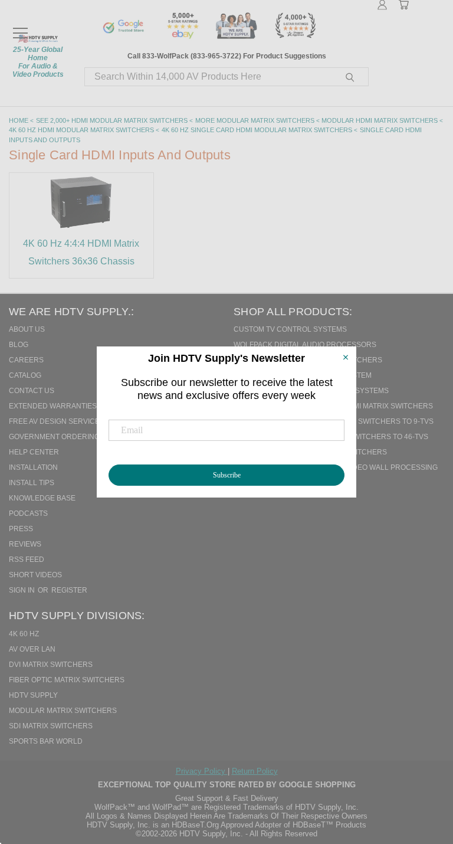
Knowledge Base (42, 498)
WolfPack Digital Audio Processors (305, 345)
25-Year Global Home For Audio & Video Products (38, 61)
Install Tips (31, 483)
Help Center (34, 452)
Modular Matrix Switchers (63, 710)
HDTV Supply (33, 695)
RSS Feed (26, 559)
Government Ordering (54, 437)
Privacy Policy (202, 771)
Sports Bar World (46, 741)
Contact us (31, 391)
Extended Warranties (53, 406)
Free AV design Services (56, 421)
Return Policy (255, 771)
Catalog (25, 375)
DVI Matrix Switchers (51, 664)
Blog (18, 345)
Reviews (25, 544)
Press (21, 529)
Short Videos (35, 575)
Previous (419, 774)
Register (69, 590)
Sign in (23, 590)
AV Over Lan (32, 649)
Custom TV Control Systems (290, 329)
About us (27, 329)
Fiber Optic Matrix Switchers (66, 680)
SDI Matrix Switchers (51, 726)
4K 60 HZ (24, 634)
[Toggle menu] (20, 27)
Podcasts (28, 513)
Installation (33, 467)
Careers (26, 360)
